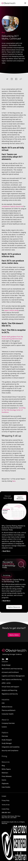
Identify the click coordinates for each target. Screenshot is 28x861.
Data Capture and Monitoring (12, 679)
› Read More (6, 551)
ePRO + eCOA (6, 683)
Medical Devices (7, 707)
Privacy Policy (5, 800)
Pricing (4, 756)
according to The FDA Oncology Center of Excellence (13, 410)
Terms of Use (5, 805)
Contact (4, 796)
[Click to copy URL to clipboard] (20, 79)
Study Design (6, 665)
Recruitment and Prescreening (12, 669)
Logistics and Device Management (13, 676)
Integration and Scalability (10, 747)
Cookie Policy (5, 809)
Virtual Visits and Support (10, 687)
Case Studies (6, 787)
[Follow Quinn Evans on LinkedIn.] (3, 659)
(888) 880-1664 (6, 812)
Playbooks (5, 783)
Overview (5, 736)
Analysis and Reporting (9, 690)
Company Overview (8, 723)
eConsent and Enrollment (10, 672)
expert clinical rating (11, 310)
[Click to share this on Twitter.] (7, 79)
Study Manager (7, 743)
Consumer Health (7, 714)
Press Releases (7, 776)
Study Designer (7, 740)
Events (4, 780)
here (13, 481)
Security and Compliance (10, 750)
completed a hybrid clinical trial (12, 206)
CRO (3, 703)
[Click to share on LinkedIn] (11, 79)
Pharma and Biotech (8, 710)
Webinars (5, 773)
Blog (3, 765)
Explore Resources (20, 498)
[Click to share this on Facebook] (16, 79)
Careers (4, 727)
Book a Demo (14, 635)
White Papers (6, 769)
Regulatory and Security (10, 694)
